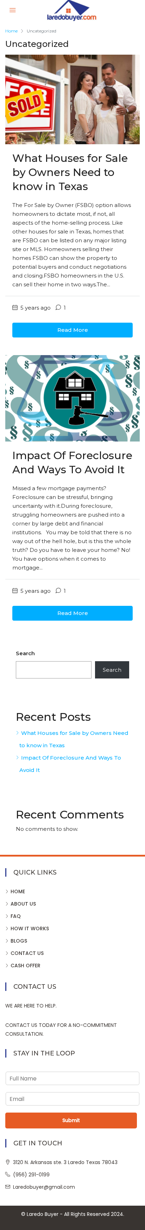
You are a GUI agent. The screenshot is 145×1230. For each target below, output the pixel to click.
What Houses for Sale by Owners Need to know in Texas (70, 172)
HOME (18, 891)
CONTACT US (27, 953)
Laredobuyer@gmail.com (44, 1187)
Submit (71, 1120)
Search (25, 653)
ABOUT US (23, 903)
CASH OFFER (25, 965)
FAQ (16, 916)
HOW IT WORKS (30, 928)
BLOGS (19, 940)
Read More (72, 330)
